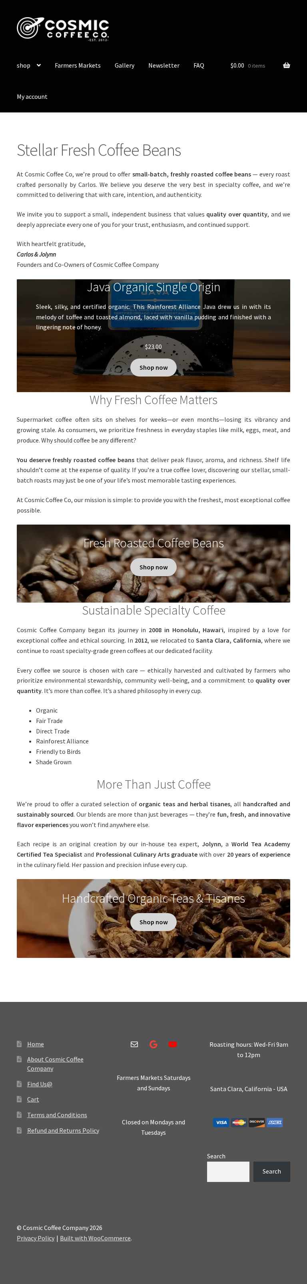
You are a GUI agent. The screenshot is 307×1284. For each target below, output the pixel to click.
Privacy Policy (35, 1238)
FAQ (198, 65)
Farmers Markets (78, 65)
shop (23, 65)
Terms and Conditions (57, 1115)
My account (32, 96)
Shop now (154, 367)
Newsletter (163, 65)
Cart (33, 1099)
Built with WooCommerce (95, 1238)
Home (35, 1044)
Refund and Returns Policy (63, 1130)
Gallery (124, 65)
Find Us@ (39, 1084)
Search (216, 1156)
